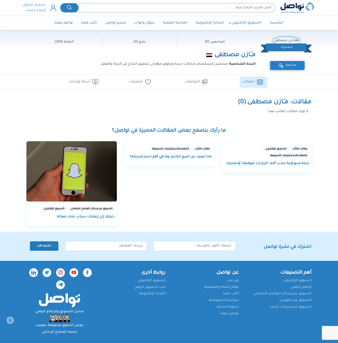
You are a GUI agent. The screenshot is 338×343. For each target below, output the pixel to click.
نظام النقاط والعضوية (221, 287)
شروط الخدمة (228, 307)
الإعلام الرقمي (301, 287)
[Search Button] (69, 7)
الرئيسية (277, 23)
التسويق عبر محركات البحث (291, 307)
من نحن (233, 280)
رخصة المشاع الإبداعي (59, 332)
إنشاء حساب (35, 10)
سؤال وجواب (144, 23)
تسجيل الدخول (34, 5)
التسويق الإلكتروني (246, 23)
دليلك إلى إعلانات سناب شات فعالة (85, 217)
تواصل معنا (63, 23)
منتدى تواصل (116, 23)
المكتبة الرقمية (175, 23)
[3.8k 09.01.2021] (71, 171)
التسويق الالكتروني (151, 280)
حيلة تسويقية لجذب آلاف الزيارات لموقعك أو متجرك (267, 163)
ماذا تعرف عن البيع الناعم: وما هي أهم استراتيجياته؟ (171, 157)
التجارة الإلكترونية (210, 23)
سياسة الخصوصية (224, 300)
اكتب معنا (89, 23)
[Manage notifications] (10, 320)
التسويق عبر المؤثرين (296, 300)
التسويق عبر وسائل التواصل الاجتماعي (282, 294)
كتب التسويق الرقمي (150, 287)
